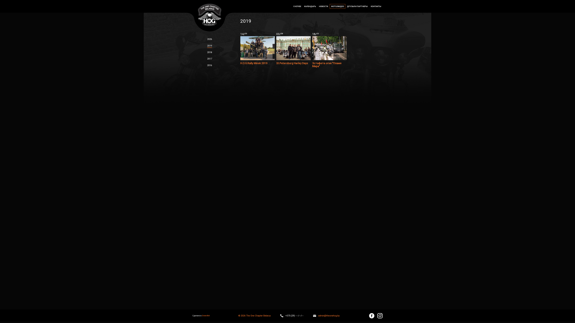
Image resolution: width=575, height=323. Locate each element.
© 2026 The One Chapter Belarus (254, 315)
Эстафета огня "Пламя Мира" (326, 65)
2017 (209, 58)
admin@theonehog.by (329, 315)
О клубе (297, 6)
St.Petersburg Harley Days (292, 63)
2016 (209, 65)
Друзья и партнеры (357, 6)
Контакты (376, 6)
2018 (209, 52)
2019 (209, 45)
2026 (209, 39)
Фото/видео (337, 6)
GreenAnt (206, 316)
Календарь (310, 6)
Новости (323, 6)
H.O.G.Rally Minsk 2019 (253, 63)
